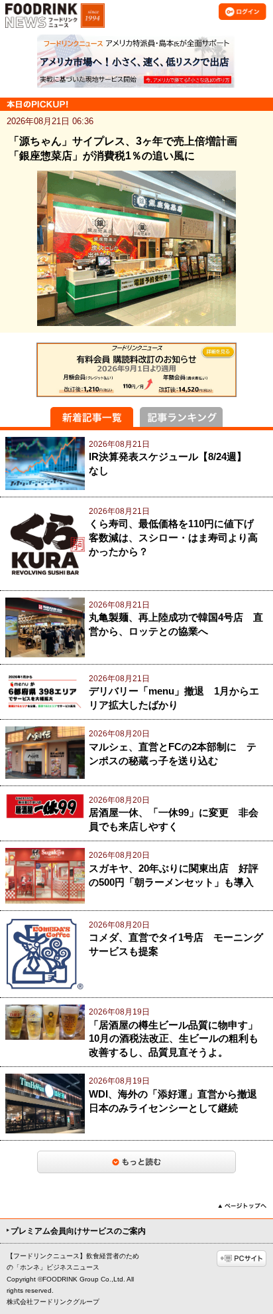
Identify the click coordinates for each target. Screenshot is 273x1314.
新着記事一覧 (91, 417)
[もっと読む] (136, 1162)
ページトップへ (242, 1205)
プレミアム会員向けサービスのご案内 (78, 1231)
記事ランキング (181, 417)
